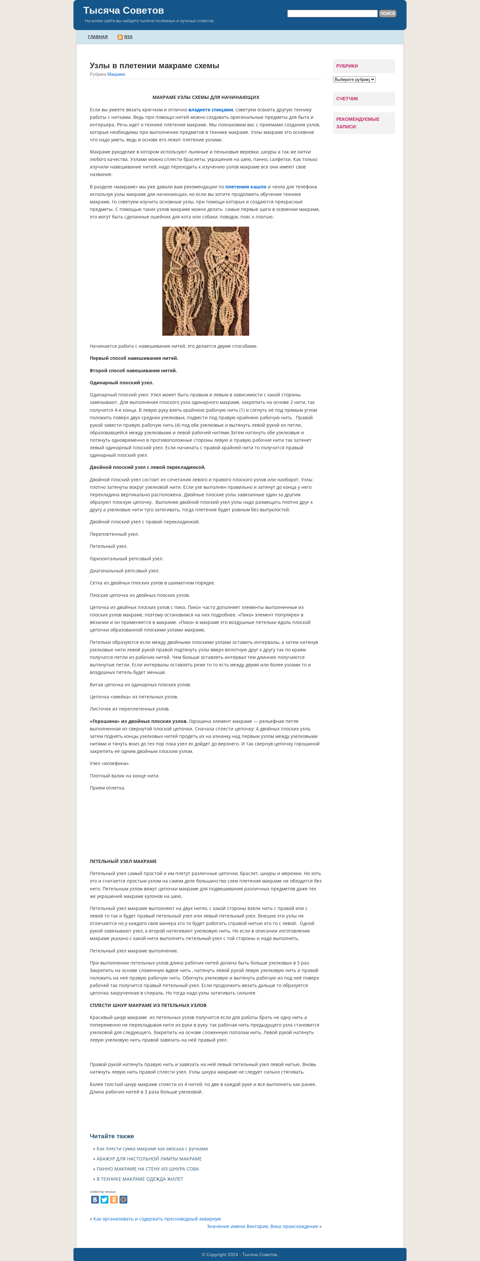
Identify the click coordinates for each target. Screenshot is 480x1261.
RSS (128, 37)
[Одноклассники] (114, 1200)
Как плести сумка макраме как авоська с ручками (152, 1148)
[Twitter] (104, 1200)
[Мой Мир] (123, 1200)
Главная (98, 37)
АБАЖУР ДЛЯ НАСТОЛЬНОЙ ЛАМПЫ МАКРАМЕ (149, 1159)
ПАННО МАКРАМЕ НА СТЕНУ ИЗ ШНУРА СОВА (148, 1169)
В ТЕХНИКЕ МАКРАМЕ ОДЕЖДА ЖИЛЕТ (140, 1179)
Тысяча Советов (123, 10)
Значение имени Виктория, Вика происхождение (262, 1226)
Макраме (116, 74)
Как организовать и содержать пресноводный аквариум (157, 1219)
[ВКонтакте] (95, 1200)
